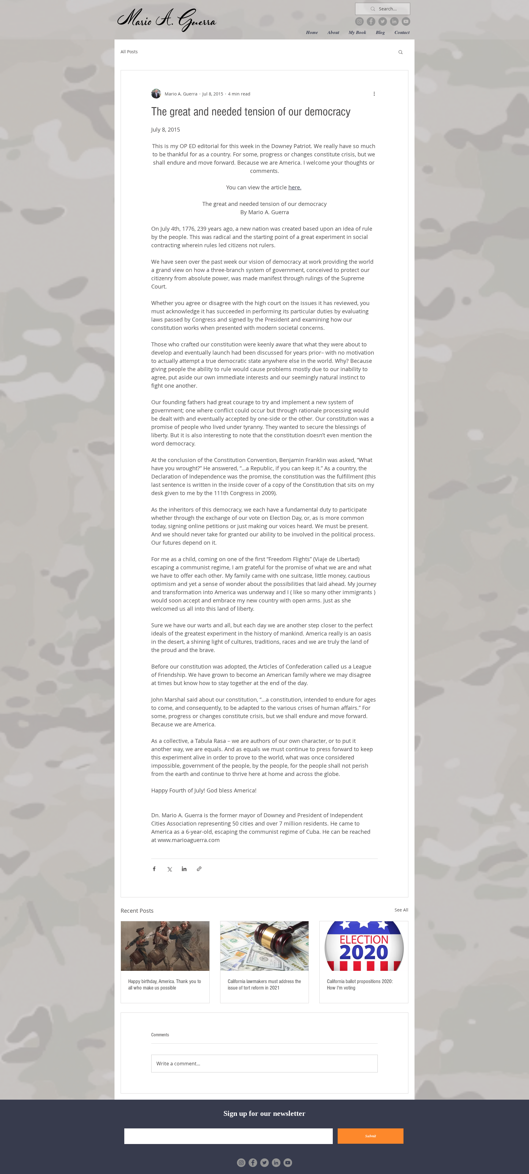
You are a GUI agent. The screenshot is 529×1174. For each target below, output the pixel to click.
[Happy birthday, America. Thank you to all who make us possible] (165, 946)
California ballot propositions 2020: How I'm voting (360, 984)
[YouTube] (406, 21)
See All (401, 910)
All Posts (129, 51)
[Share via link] (199, 869)
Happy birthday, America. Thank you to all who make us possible (164, 984)
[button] (400, 51)
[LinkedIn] (394, 21)
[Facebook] (371, 21)
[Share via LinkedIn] (184, 869)
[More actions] (374, 93)
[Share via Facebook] (154, 869)
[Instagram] (359, 21)
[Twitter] (382, 21)
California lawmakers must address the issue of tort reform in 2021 (264, 984)
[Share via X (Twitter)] (169, 869)
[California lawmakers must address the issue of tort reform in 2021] (264, 946)
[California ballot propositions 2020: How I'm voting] (364, 946)
